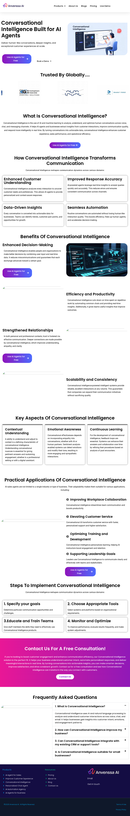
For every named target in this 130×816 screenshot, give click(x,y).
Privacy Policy (121, 810)
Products (59, 6)
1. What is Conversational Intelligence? (80, 706)
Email (90, 778)
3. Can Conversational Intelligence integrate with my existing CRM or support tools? (87, 742)
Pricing (93, 6)
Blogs (84, 6)
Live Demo (105, 6)
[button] (16, 59)
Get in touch (93, 784)
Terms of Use (121, 804)
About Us (73, 6)
